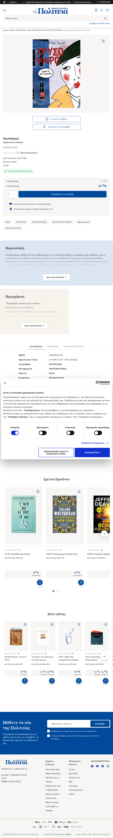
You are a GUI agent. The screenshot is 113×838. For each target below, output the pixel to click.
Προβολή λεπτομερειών (93, 443)
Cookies (49, 810)
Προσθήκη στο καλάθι (62, 194)
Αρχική (5, 30)
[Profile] (101, 10)
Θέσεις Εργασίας (53, 773)
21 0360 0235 (105, 2)
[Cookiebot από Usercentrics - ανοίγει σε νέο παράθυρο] (98, 383)
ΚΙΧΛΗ (14, 161)
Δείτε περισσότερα (56, 277)
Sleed (68, 834)
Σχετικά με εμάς (52, 769)
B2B (70, 781)
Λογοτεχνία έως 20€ (12, 228)
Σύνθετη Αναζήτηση (99, 23)
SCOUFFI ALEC (10, 147)
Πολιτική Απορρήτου (101, 834)
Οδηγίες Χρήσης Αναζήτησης (52, 796)
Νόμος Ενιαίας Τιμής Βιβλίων (52, 804)
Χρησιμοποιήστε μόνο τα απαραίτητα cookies (56, 452)
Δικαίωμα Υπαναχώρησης (76, 787)
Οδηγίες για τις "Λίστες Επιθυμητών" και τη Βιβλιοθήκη (52, 783)
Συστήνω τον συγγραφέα (59, 126)
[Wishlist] (96, 10)
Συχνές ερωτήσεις (73, 771)
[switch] (43, 433)
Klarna (71, 794)
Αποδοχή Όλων (92, 452)
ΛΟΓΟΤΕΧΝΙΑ (21, 30)
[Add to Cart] (40, 582)
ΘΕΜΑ (12, 30)
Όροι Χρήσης (82, 834)
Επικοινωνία (74, 777)
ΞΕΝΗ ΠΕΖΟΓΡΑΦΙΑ (34, 30)
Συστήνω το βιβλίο (59, 119)
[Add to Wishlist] (103, 41)
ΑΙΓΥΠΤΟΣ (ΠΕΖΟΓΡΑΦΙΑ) (53, 30)
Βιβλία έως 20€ (83, 222)
